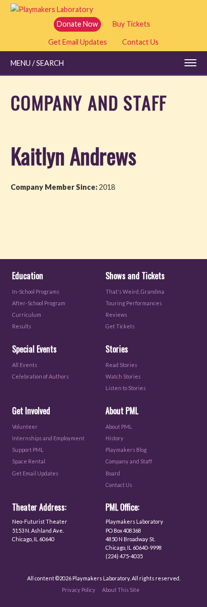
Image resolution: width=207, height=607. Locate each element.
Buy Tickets (131, 24)
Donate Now (77, 24)
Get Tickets (120, 326)
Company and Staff (129, 461)
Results (21, 326)
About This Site (121, 589)
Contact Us (140, 42)
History (115, 438)
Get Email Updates (77, 42)
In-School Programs (35, 291)
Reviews (116, 314)
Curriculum (26, 314)
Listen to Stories (126, 388)
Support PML (28, 449)
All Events (24, 364)
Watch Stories (123, 376)
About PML (119, 426)
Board (113, 473)
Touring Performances (134, 303)
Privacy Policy (78, 589)
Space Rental (28, 461)
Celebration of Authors (40, 376)
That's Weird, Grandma (135, 291)
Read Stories (121, 364)
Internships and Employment (48, 438)
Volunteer (25, 426)
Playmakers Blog (126, 449)
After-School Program (38, 303)
